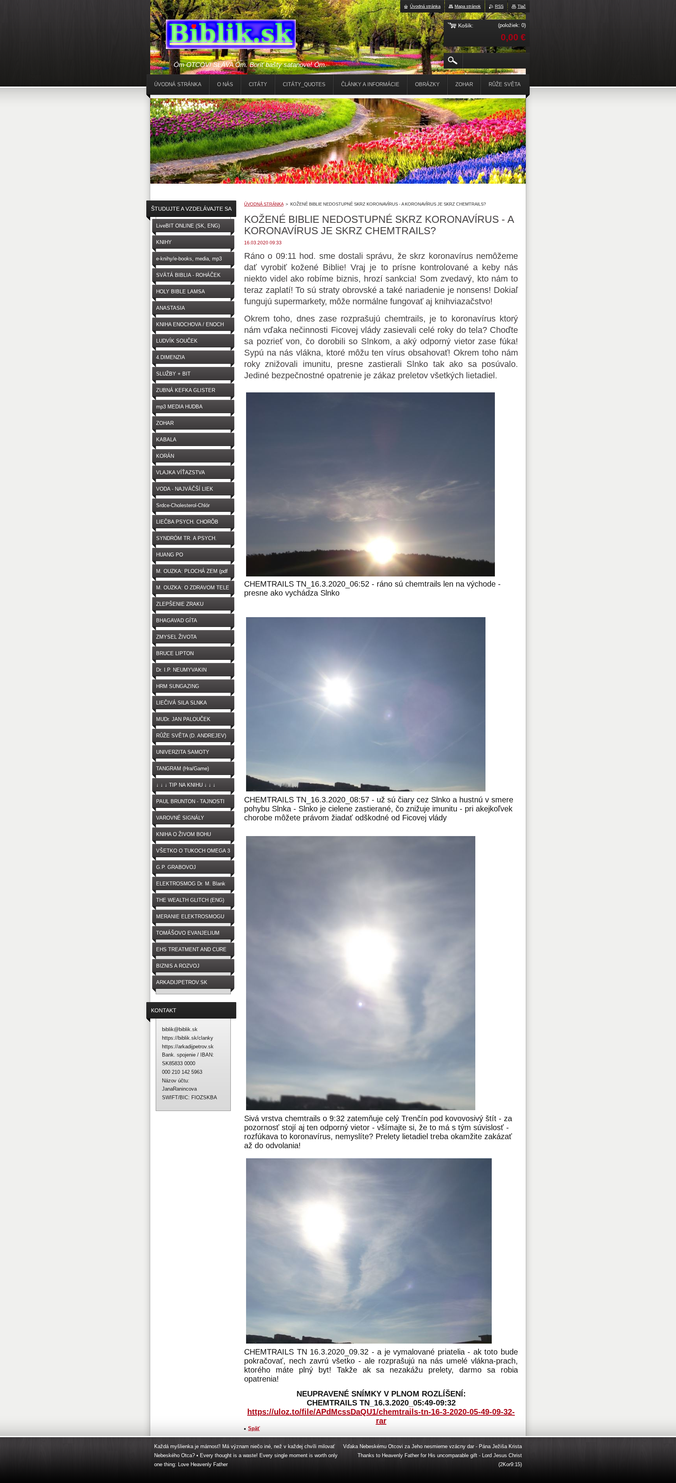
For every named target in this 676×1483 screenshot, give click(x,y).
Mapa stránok (468, 6)
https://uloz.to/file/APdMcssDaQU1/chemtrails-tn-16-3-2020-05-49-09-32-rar (381, 1416)
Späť (254, 1428)
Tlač (522, 6)
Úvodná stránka (425, 6)
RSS (499, 6)
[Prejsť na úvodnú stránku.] (231, 36)
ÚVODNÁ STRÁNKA (263, 204)
